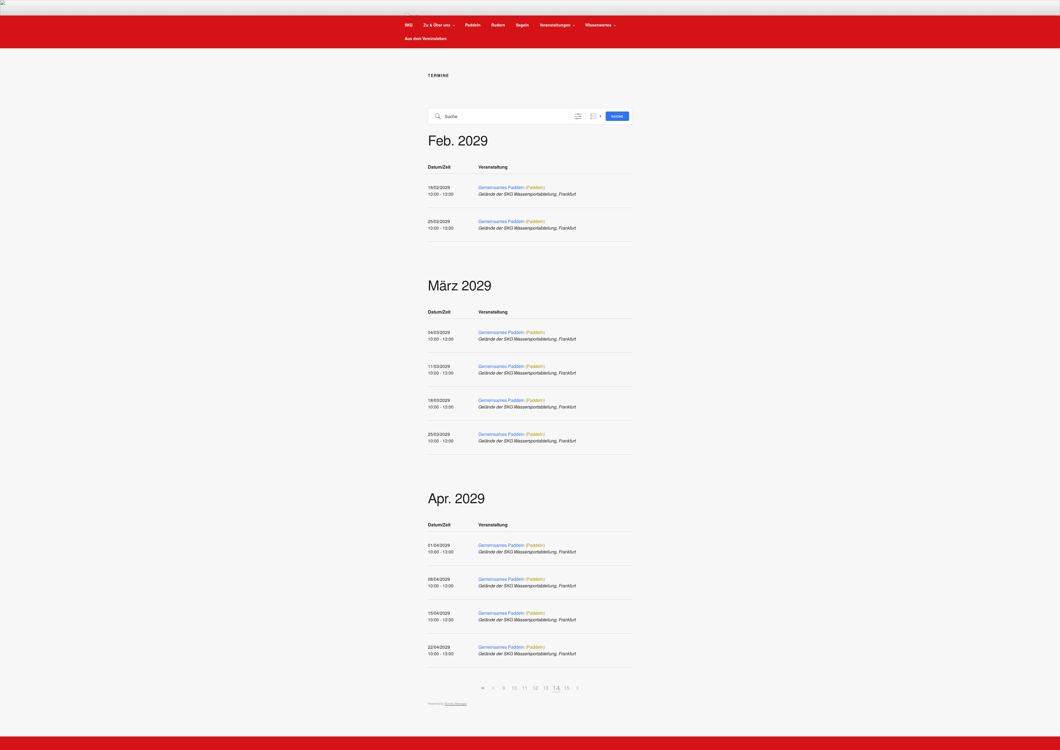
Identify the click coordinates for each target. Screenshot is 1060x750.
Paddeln (473, 25)
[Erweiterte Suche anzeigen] (578, 116)
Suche (617, 116)
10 (514, 687)
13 (545, 687)
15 (566, 687)
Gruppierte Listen (593, 116)
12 (535, 687)
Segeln (522, 25)
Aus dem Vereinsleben (426, 38)
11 (525, 687)
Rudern (498, 25)
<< (483, 688)
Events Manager (456, 703)
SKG (409, 25)
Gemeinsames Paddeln (501, 187)
